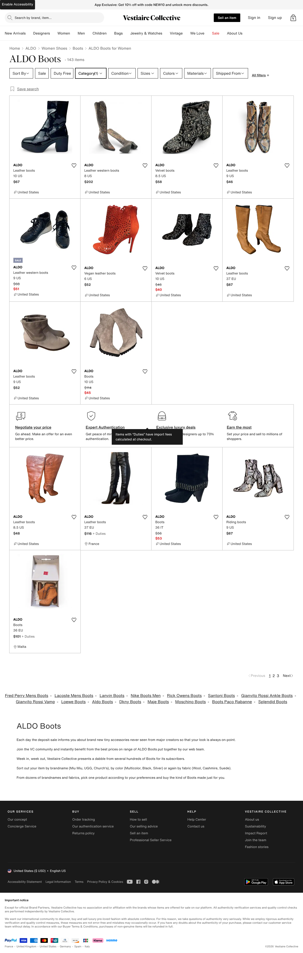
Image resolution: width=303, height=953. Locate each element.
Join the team (255, 840)
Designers (41, 33)
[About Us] (246, 33)
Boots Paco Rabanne (232, 702)
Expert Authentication (105, 427)
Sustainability (255, 826)
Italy (87, 946)
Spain (77, 946)
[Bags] (126, 33)
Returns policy (83, 833)
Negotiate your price (33, 427)
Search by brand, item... (33, 17)
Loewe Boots (73, 702)
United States (48, 946)
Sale (215, 33)
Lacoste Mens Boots (73, 696)
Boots (78, 48)
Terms (79, 881)
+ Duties (99, 533)
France (9, 946)
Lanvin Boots (112, 696)
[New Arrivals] (29, 33)
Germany (65, 946)
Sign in (254, 17)
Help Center (196, 819)
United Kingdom (26, 946)
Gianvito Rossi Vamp (35, 702)
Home (14, 48)
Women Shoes (54, 48)
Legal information (58, 881)
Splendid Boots (272, 702)
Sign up (275, 17)
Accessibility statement (25, 881)
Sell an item (227, 17)
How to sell (138, 819)
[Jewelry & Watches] (166, 33)
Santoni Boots (221, 696)
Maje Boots (158, 702)
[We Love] (208, 33)
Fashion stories (256, 846)
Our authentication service (93, 826)
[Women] (74, 33)
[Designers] (54, 33)
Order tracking (83, 819)
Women (64, 33)
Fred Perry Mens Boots (26, 696)
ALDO (30, 48)
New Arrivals (15, 33)
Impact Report (256, 833)
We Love (197, 33)
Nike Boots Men (146, 696)
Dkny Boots (130, 702)
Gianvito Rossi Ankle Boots (267, 696)
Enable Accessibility (17, 4)
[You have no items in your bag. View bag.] (293, 17)
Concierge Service (22, 826)
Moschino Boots (190, 702)
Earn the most (239, 427)
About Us (234, 33)
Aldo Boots (102, 702)
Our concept (17, 819)
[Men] (89, 33)
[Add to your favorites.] (74, 165)
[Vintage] (186, 33)
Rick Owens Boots (184, 696)
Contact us (196, 826)
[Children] (110, 33)
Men (81, 33)
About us (252, 819)
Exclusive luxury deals (176, 427)
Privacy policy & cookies (105, 881)
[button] (293, 17)
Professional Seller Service (150, 840)
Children (100, 33)
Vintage (176, 33)
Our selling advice (144, 826)
